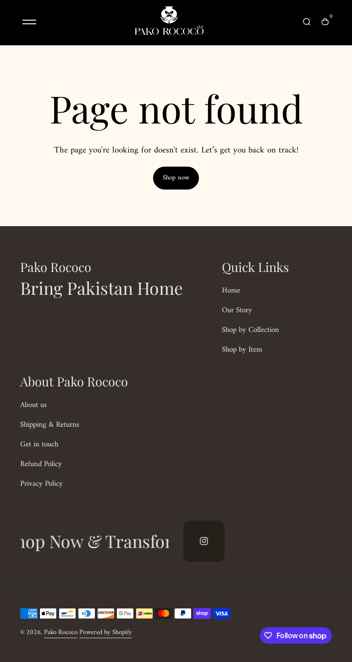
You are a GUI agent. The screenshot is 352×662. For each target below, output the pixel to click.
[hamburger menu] (29, 22)
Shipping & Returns (49, 425)
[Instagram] (204, 541)
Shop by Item (242, 350)
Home (231, 291)
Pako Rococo (60, 632)
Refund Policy (41, 464)
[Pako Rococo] (169, 33)
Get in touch (39, 444)
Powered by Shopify (105, 632)
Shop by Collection (250, 330)
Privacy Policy (41, 484)
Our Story (237, 310)
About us (33, 405)
